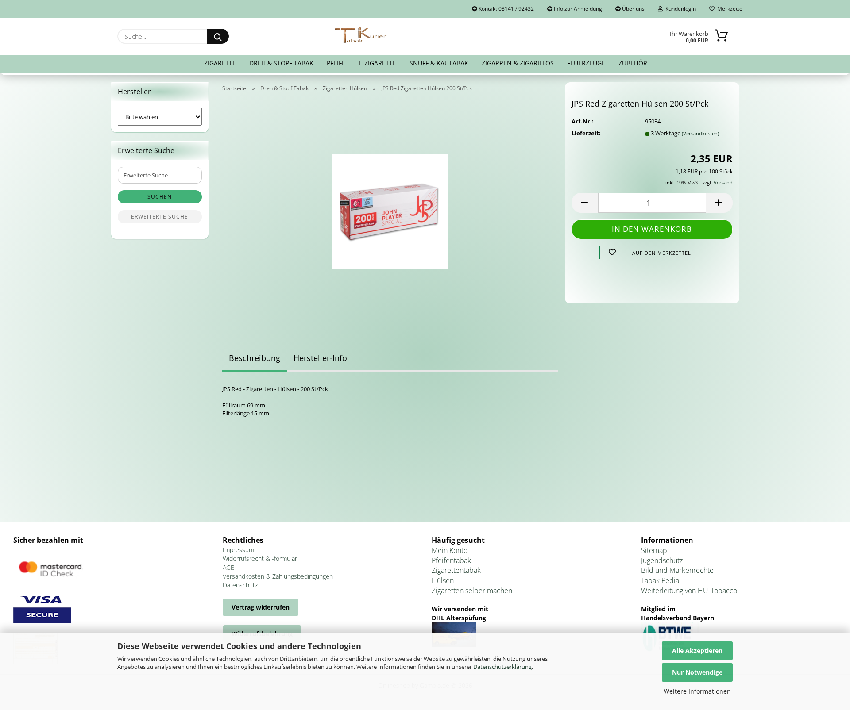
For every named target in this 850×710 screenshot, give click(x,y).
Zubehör (632, 63)
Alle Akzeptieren (697, 650)
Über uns (633, 8)
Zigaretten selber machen (472, 590)
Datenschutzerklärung (502, 667)
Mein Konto (450, 550)
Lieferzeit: (586, 133)
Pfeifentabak (451, 560)
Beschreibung (254, 358)
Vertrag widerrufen (261, 607)
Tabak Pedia (660, 580)
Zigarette (220, 63)
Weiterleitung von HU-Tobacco (689, 590)
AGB (229, 567)
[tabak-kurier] (361, 35)
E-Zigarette (377, 63)
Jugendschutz (662, 560)
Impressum (238, 549)
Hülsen (443, 580)
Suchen (159, 196)
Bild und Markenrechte (677, 570)
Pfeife (336, 63)
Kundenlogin (679, 8)
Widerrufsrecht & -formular (260, 558)
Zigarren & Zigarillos (518, 63)
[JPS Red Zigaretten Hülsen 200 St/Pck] (390, 209)
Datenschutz (240, 585)
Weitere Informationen (697, 691)
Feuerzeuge (586, 63)
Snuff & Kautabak (439, 63)
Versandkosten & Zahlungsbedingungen (278, 576)
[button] (585, 203)
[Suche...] (218, 36)
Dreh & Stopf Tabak (281, 63)
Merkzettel (729, 8)
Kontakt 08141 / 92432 (505, 8)
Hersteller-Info (320, 358)
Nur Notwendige (697, 672)
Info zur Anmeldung (577, 8)
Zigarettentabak (456, 570)
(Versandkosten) (700, 133)
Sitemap (654, 550)
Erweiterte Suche (159, 216)
